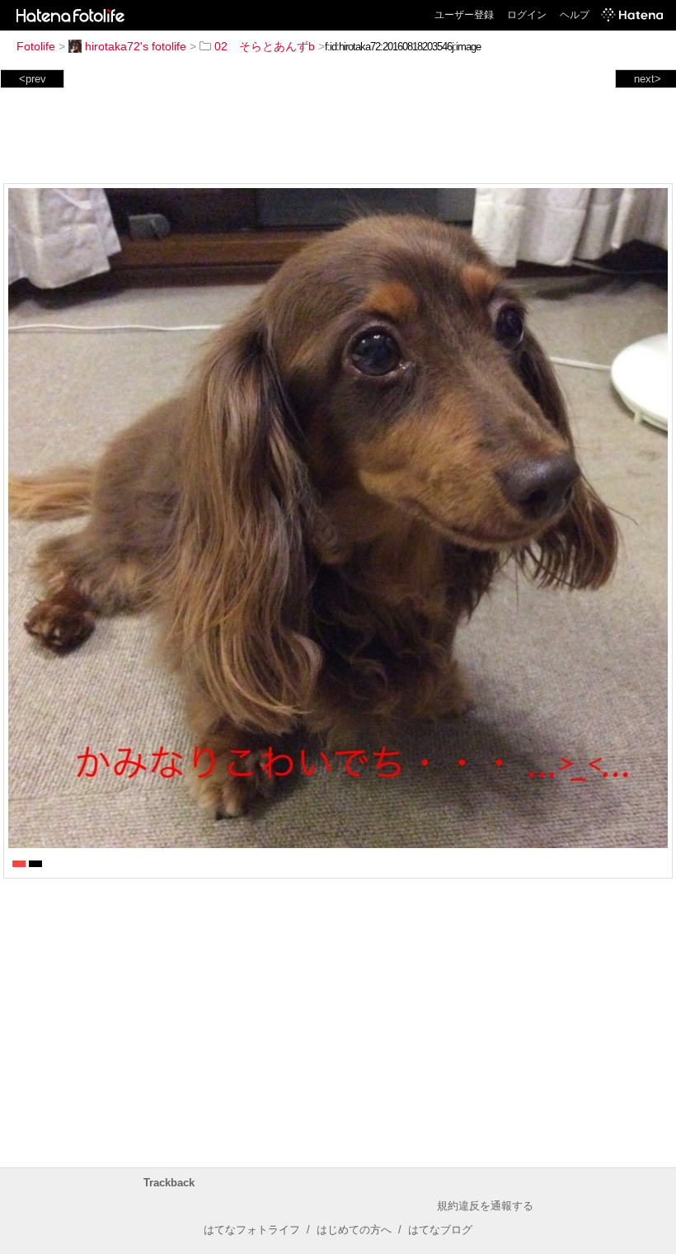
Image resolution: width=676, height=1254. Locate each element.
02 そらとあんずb (264, 46)
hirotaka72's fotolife (135, 46)
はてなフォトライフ (252, 1229)
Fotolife (35, 46)
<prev (32, 79)
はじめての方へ (354, 1229)
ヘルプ (574, 15)
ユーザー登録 (464, 15)
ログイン (527, 15)
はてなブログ (440, 1229)
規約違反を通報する (485, 1206)
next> (647, 79)
